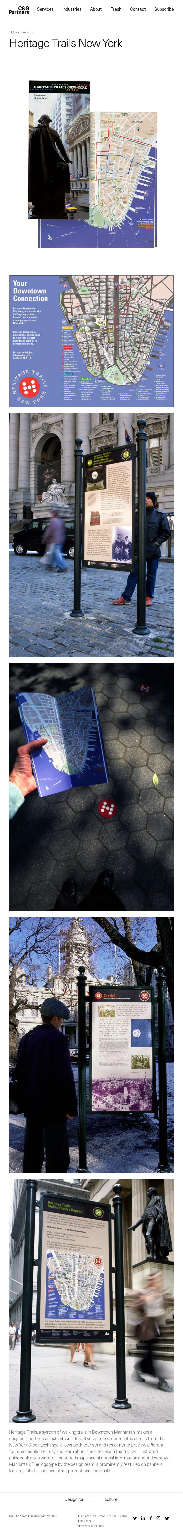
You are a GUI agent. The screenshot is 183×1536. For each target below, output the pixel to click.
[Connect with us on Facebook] (151, 1518)
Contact (138, 9)
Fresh (116, 9)
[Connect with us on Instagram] (158, 1518)
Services (45, 9)
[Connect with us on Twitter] (167, 1518)
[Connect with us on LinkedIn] (143, 1518)
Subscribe (164, 9)
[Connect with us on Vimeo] (135, 1518)
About (96, 9)
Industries (71, 9)
